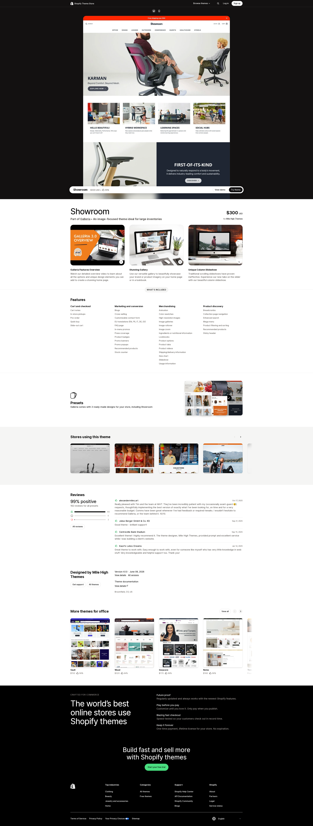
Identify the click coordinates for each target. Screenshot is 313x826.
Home (108, 806)
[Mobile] (159, 11)
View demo (220, 189)
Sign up (237, 3)
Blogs (177, 806)
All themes (94, 584)
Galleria (85, 219)
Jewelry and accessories (116, 801)
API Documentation (183, 796)
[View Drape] (198, 398)
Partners (213, 796)
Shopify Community (184, 801)
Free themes (146, 796)
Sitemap (136, 818)
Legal (211, 801)
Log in (226, 3)
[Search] (218, 3)
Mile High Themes (234, 218)
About (212, 791)
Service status (216, 806)
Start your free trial (156, 767)
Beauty (108, 796)
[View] (90, 458)
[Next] (241, 437)
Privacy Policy (95, 818)
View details (120, 575)
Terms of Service (78, 818)
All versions (133, 575)
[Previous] (235, 437)
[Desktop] (154, 11)
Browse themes (200, 3)
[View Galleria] (213, 398)
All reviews (78, 526)
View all (225, 611)
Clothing (109, 791)
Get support (78, 584)
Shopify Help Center (184, 791)
